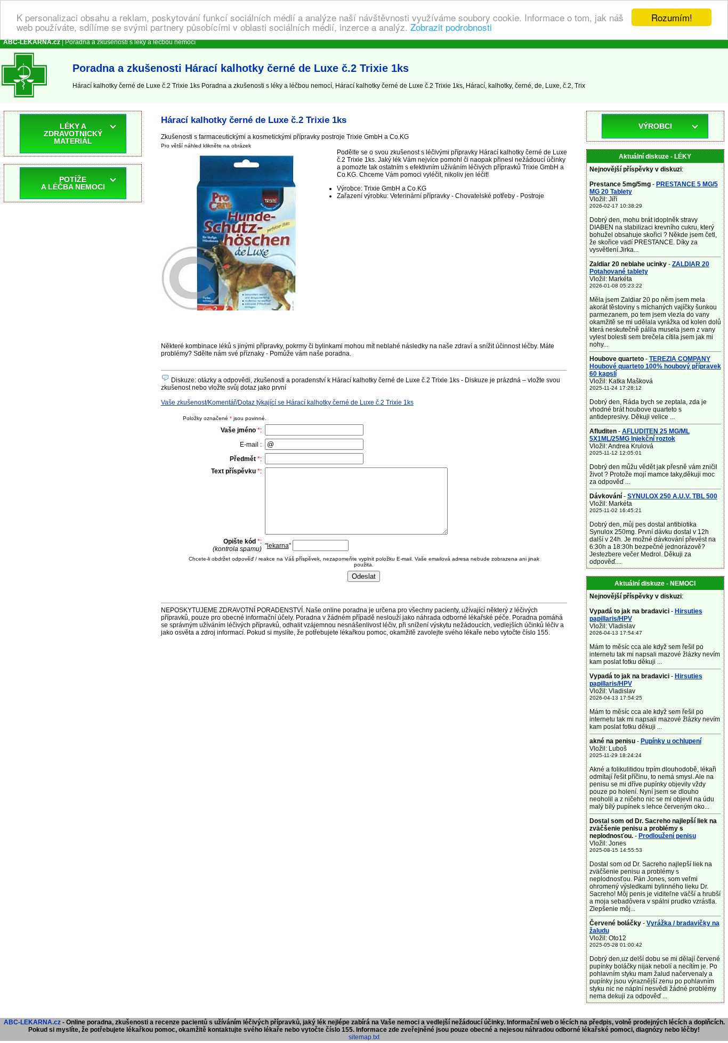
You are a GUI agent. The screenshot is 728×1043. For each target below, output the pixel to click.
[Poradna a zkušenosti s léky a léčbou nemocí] (24, 99)
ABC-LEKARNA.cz (32, 1022)
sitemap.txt (364, 1037)
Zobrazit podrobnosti (451, 27)
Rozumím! (671, 17)
